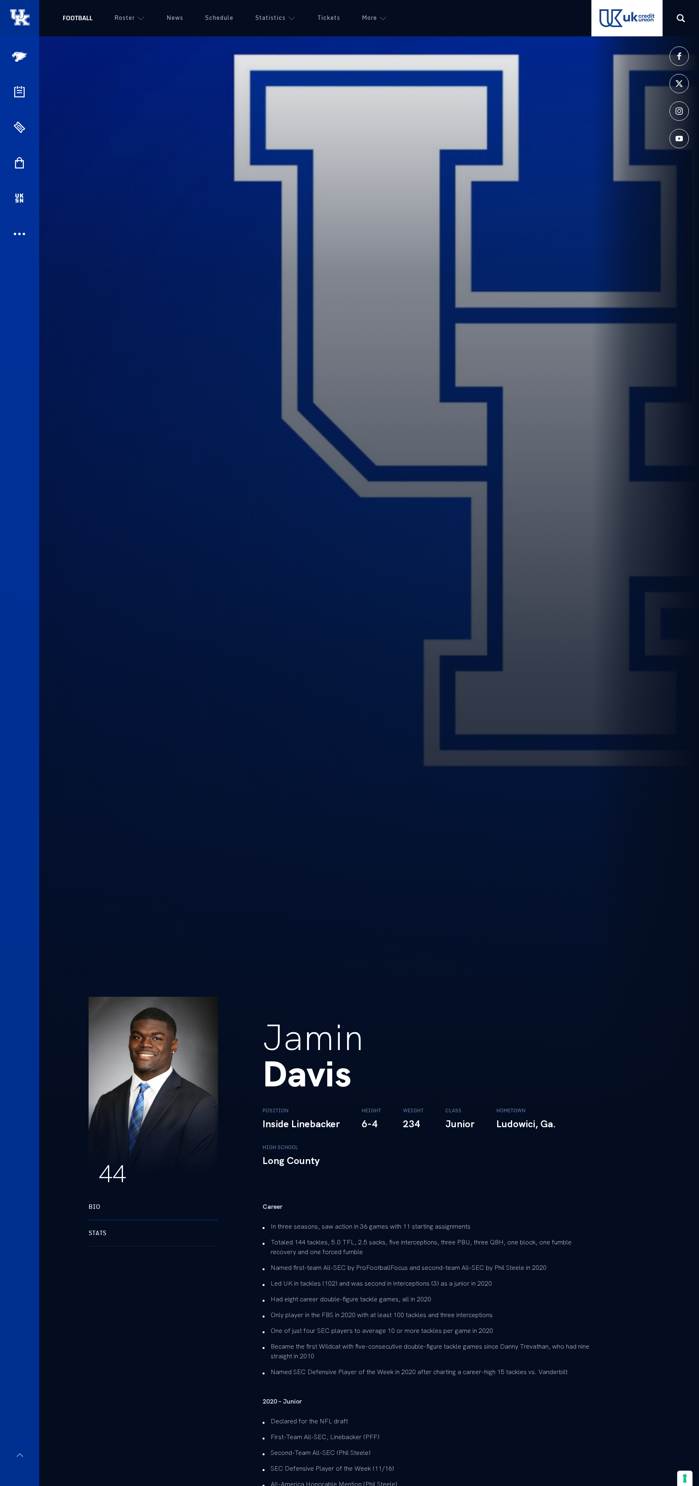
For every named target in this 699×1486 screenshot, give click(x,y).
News (175, 17)
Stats (97, 1233)
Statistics (270, 17)
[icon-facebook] (679, 56)
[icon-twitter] (679, 83)
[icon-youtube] (679, 138)
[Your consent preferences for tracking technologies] (685, 1478)
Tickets (329, 17)
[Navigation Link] (20, 57)
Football (78, 18)
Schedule (219, 17)
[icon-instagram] (679, 111)
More (369, 17)
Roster (124, 17)
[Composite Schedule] (19, 91)
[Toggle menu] (19, 1455)
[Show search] (681, 18)
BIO (94, 1206)
